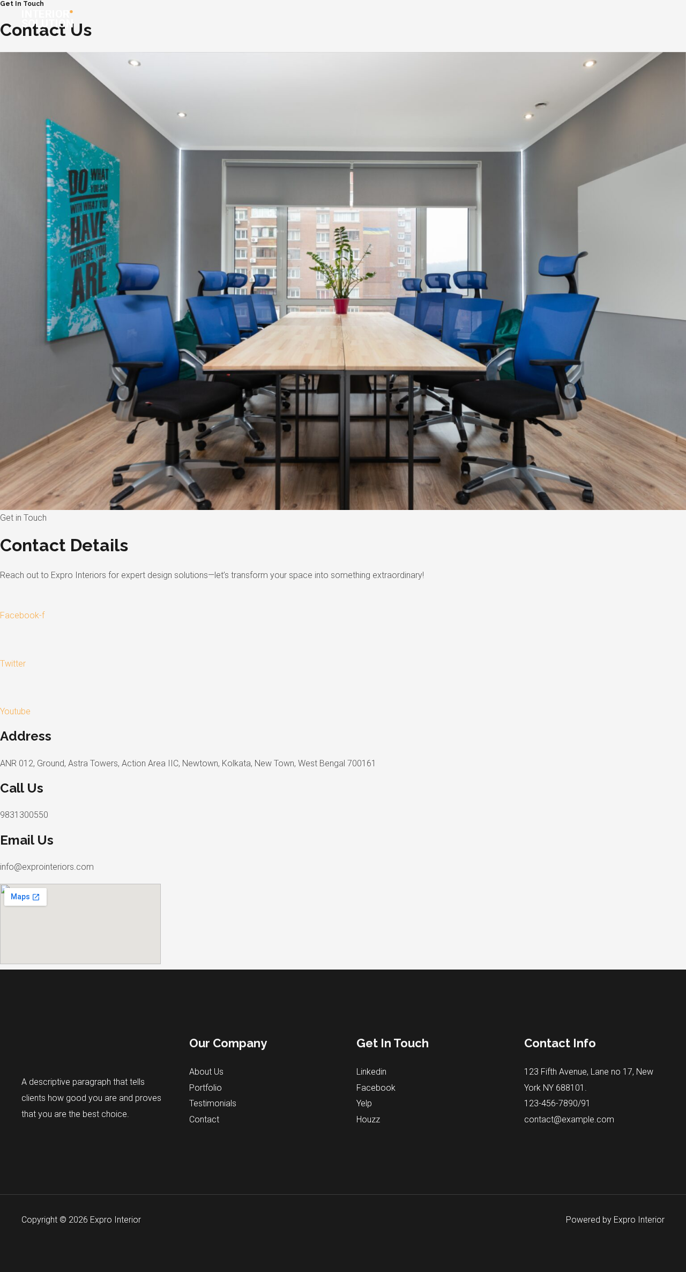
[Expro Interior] (48, 18)
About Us (206, 1072)
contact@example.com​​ (569, 1119)
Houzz (368, 1119)
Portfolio (205, 1088)
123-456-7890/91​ (557, 1103)
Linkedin (371, 1072)
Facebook (376, 1088)
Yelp (364, 1103)
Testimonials (212, 1103)
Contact (204, 1119)
